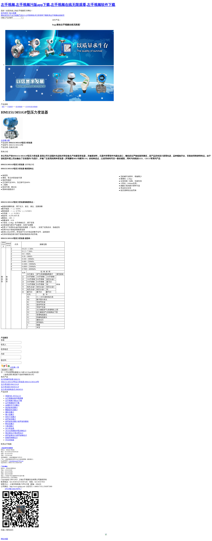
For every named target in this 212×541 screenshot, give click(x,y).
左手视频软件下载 (12, 403)
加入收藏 (12, 13)
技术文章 (36, 15)
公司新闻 (29, 15)
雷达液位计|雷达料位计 (14, 433)
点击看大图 (5, 140)
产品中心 (22, 15)
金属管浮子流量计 (12, 405)
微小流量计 (9, 414)
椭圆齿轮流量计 (11, 410)
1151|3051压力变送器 (31, 106)
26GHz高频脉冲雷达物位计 (15, 431)
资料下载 (43, 15)
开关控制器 (9, 440)
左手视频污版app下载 (13, 400)
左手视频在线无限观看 (14, 398)
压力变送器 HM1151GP (10, 384)
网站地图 (4, 539)
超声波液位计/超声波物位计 (16, 435)
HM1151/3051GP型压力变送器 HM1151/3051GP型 (20, 382)
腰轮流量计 (9, 412)
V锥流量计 (9, 426)
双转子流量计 (10, 417)
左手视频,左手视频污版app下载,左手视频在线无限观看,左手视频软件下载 (58, 5)
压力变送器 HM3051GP (10, 387)
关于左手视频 (13, 15)
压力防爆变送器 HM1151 (10, 379)
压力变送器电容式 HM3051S (12, 389)
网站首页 (4, 15)
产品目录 (10, 106)
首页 (3, 106)
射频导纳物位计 (11, 438)
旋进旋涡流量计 (11, 407)
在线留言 (60, 15)
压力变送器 (19, 106)
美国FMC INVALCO (13, 396)
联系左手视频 (52, 15)
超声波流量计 (10, 419)
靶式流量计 (9, 424)
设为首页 (4, 13)
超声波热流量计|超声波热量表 (17, 421)
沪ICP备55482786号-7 (13, 489)
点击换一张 (14, 367)
